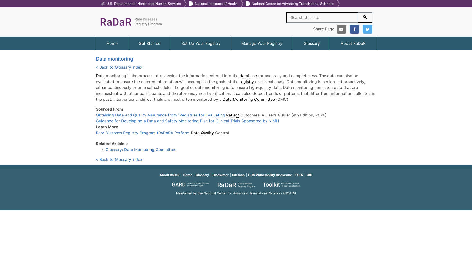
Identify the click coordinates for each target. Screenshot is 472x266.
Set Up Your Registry (201, 43)
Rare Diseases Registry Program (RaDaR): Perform (143, 132)
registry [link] (247, 81)
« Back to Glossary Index (119, 67)
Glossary (312, 43)
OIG (309, 175)
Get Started (150, 43)
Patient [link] (232, 115)
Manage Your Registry (261, 43)
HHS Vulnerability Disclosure (270, 175)
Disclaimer (221, 175)
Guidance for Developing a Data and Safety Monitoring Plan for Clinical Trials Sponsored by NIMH (187, 120)
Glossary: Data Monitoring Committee (141, 149)
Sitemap (238, 175)
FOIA (299, 175)
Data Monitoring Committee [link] (249, 99)
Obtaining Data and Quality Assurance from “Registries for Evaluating (161, 115)
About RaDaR (353, 43)
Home (112, 43)
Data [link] (100, 75)
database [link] (248, 75)
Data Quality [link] (202, 132)
